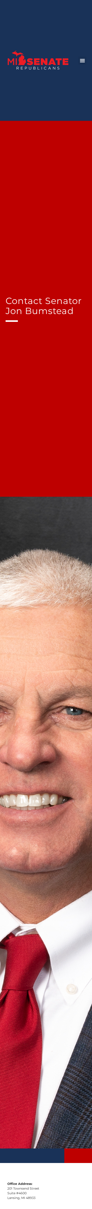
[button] (82, 61)
